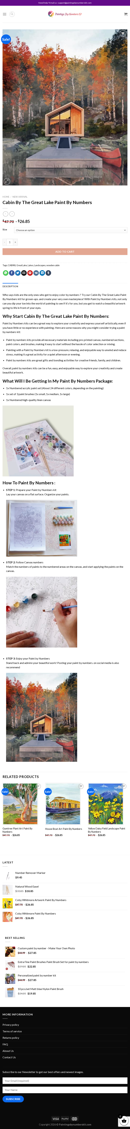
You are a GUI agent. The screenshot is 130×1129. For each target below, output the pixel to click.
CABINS (12, 265)
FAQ (5, 1044)
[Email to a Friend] (24, 273)
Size (5, 230)
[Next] (127, 813)
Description (10, 286)
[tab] (10, 286)
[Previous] (2, 813)
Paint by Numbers (101, 299)
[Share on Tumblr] (48, 273)
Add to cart (64, 251)
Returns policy (11, 1037)
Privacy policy (11, 1024)
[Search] (12, 14)
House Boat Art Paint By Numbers (63, 828)
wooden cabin (53, 265)
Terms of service (12, 1031)
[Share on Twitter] (18, 273)
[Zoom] (7, 181)
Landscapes (40, 265)
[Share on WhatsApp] (5, 273)
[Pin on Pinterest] (30, 273)
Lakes (30, 265)
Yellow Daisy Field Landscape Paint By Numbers (106, 830)
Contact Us (9, 1057)
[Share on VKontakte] (36, 273)
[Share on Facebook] (12, 273)
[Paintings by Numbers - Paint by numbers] (65, 14)
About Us (8, 1050)
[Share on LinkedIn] (42, 273)
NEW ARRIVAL (20, 196)
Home (6, 196)
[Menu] (5, 14)
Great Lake (21, 265)
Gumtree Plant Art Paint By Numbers (17, 830)
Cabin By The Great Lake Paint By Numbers (66, 316)
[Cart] (125, 14)
